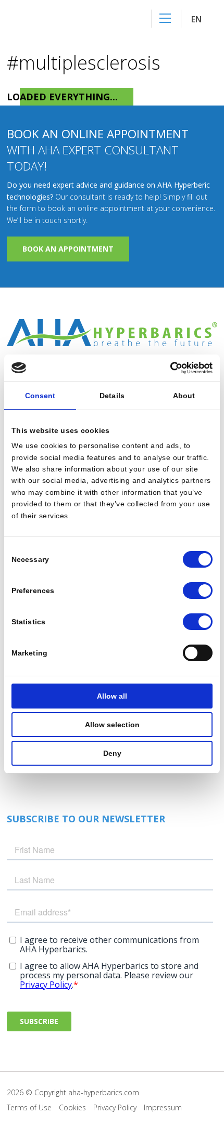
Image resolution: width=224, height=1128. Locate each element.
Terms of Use (29, 1107)
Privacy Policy (114, 1107)
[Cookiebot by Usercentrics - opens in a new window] (167, 368)
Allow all (112, 696)
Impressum (163, 1107)
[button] (201, 18)
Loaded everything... (62, 96)
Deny (112, 753)
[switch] (198, 590)
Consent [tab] (40, 395)
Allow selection (112, 724)
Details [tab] (112, 395)
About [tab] (184, 395)
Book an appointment (68, 249)
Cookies (72, 1107)
